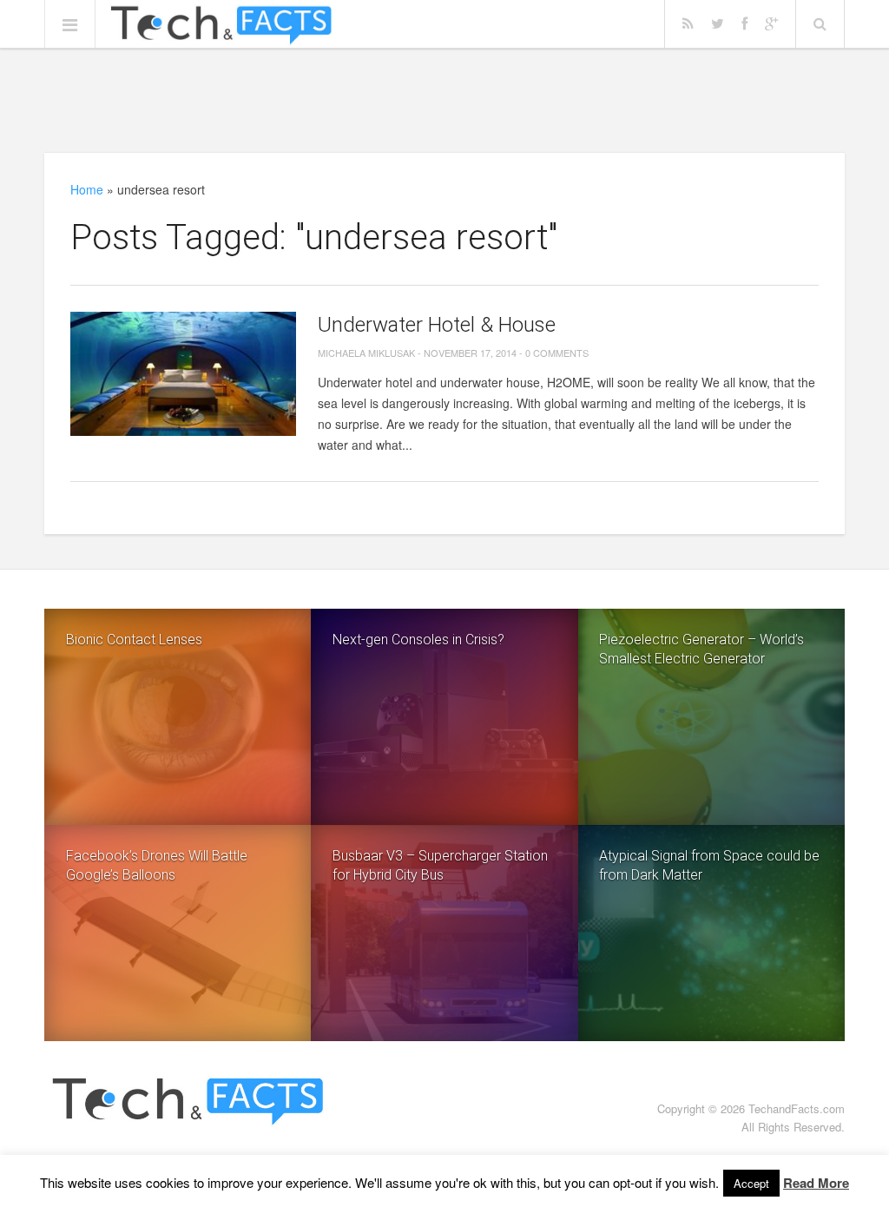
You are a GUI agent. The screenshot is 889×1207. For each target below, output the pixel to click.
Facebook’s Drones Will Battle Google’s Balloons (156, 865)
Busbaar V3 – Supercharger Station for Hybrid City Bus (440, 865)
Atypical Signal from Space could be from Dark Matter (709, 865)
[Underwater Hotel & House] (183, 374)
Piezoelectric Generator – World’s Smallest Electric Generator (701, 649)
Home (86, 189)
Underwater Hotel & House (437, 325)
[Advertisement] (444, 100)
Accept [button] (751, 1183)
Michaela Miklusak (366, 352)
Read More (816, 1182)
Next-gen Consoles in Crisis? (418, 639)
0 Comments (557, 352)
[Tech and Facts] (221, 25)
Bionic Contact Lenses (134, 639)
